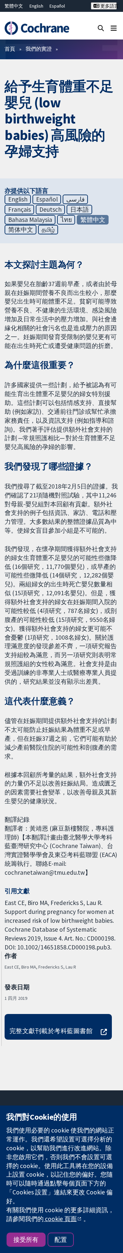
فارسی (75, 199)
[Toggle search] (101, 28)
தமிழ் (48, 229)
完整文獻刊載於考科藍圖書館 (51, 1031)
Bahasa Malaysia (30, 220)
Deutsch (50, 209)
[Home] (37, 28)
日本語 (79, 209)
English (36, 6)
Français (19, 209)
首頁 (10, 48)
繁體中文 (14, 6)
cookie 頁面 (60, 1219)
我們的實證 (39, 48)
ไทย (66, 220)
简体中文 (20, 229)
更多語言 (108, 6)
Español (57, 6)
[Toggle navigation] (114, 28)
